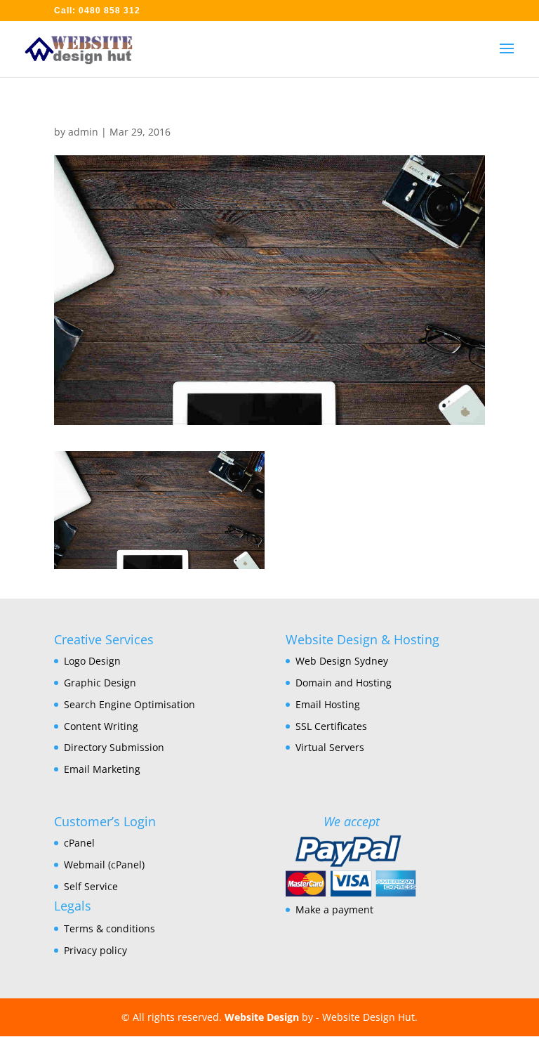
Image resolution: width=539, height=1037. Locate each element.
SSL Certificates (331, 726)
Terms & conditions (109, 928)
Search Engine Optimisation (129, 704)
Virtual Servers (329, 747)
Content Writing (101, 726)
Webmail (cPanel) (104, 864)
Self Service (91, 886)
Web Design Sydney (341, 660)
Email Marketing (102, 769)
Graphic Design (100, 682)
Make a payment (334, 909)
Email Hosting (327, 704)
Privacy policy (95, 950)
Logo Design (92, 660)
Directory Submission (114, 747)
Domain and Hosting (343, 682)
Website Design (262, 1017)
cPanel (79, 842)
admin (83, 131)
